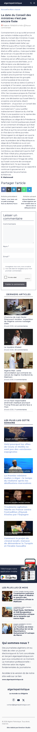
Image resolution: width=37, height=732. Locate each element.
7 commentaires (21, 410)
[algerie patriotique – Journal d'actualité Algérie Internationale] (13, 3)
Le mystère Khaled (12, 347)
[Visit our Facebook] (13, 700)
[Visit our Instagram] (18, 700)
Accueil (4, 9)
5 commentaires (21, 380)
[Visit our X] (23, 700)
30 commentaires (21, 350)
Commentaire (9, 224)
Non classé (15, 9)
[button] (31, 3)
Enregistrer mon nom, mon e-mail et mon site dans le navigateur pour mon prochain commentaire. (18, 269)
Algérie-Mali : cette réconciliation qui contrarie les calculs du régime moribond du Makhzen (18, 374)
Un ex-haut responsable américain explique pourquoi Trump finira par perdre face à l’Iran (18, 404)
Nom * (6, 246)
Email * (6, 257)
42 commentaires (21, 326)
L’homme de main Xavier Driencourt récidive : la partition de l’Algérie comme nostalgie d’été (18, 320)
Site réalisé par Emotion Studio (18, 727)
